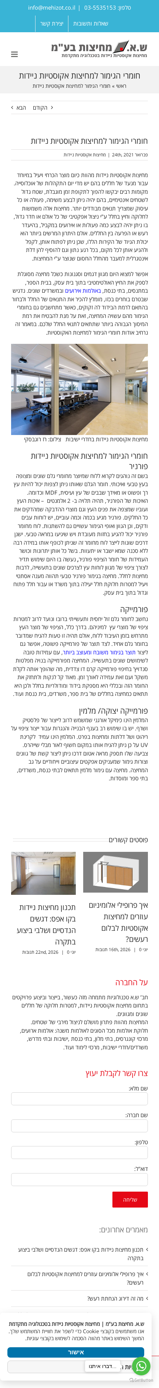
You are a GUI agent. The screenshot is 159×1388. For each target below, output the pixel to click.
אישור (76, 1352)
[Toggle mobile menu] (15, 54)
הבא (21, 107)
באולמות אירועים (83, 290)
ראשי (121, 85)
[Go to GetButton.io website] (141, 1380)
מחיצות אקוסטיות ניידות (85, 155)
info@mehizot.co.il (51, 7)
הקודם (40, 107)
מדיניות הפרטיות (122, 1367)
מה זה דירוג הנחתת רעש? (115, 1298)
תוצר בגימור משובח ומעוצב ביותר (99, 652)
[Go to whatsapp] (141, 1366)
